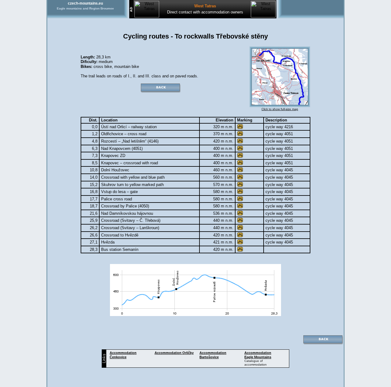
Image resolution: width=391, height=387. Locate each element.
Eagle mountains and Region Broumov (85, 8)
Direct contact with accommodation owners (205, 12)
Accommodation (174, 353)
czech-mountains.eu (85, 3)
